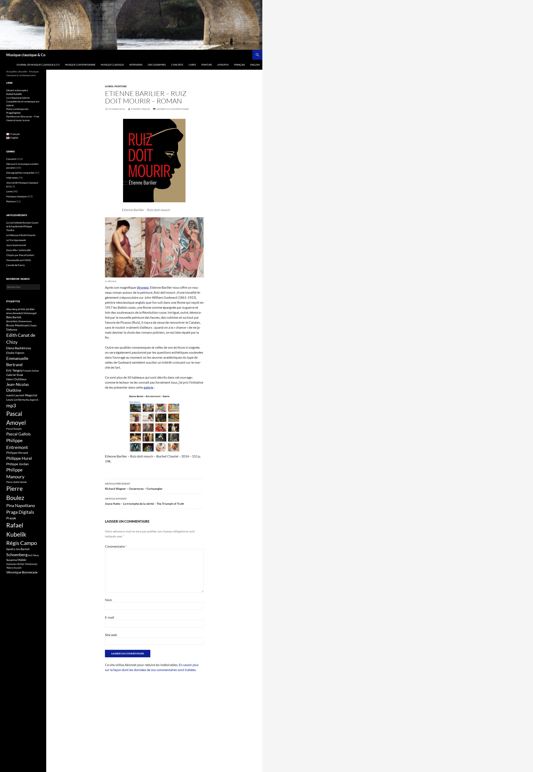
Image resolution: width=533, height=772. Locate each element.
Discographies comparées (20, 172)
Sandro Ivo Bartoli (18, 549)
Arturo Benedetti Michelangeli (21, 313)
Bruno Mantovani (17, 325)
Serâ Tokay (33, 555)
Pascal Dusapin (14, 428)
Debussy (11, 329)
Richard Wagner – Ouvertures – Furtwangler (134, 486)
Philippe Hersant (17, 452)
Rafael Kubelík (14, 94)
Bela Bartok (13, 317)
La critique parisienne (18, 97)
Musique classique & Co (25, 54)
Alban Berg (11, 309)
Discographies (157, 64)
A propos (223, 64)
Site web (111, 635)
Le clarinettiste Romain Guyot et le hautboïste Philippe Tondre (22, 226)
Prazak (11, 518)
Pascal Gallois (18, 433)
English (255, 64)
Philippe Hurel (19, 458)
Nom (108, 600)
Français (239, 64)
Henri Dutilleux (16, 379)
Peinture (206, 64)
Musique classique (112, 64)
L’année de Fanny (15, 265)
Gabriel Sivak (14, 375)
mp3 (11, 405)
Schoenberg (16, 554)
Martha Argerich (30, 399)
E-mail (109, 617)
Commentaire (116, 546)
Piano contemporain (17, 109)
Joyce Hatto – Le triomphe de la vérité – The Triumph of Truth (144, 501)
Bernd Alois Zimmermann (19, 321)
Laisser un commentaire (172, 109)
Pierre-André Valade (16, 482)
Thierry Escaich (13, 567)
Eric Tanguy (14, 370)
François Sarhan (31, 370)
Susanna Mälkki (16, 560)
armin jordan (26, 309)
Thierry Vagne (140, 109)
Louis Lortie (13, 399)
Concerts (177, 64)
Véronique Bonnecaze (21, 572)
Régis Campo (21, 543)
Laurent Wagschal (25, 395)
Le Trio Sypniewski (16, 240)
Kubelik (10, 395)
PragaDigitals (13, 112)
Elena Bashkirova (18, 348)
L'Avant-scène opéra (17, 90)
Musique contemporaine (80, 64)
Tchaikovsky (31, 564)
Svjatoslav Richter (15, 564)
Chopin (33, 325)
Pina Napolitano (20, 505)
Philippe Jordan (17, 464)
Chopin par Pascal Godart (20, 255)
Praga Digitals (20, 512)
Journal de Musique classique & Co (38, 64)
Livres (192, 64)
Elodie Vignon (15, 352)
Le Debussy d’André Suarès (20, 235)
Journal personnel (16, 245)
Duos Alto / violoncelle (18, 250)
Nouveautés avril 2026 (18, 260)
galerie (148, 387)
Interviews (135, 64)
